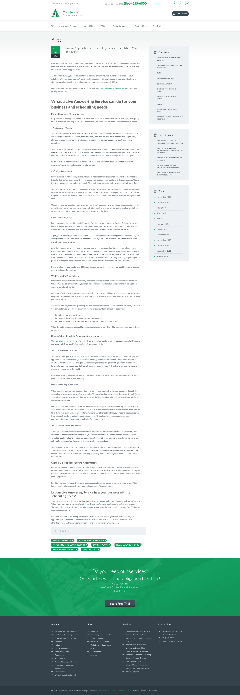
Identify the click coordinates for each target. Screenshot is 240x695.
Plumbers (58, 641)
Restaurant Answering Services (167, 110)
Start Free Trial (120, 603)
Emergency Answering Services (166, 90)
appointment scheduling (91, 540)
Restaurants (60, 671)
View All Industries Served (65, 675)
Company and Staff (165, 78)
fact (75, 152)
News (159, 104)
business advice (100, 545)
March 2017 (162, 218)
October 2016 (163, 245)
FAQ (103, 26)
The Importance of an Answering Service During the (170, 142)
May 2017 (161, 208)
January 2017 (162, 229)
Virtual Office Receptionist (136, 635)
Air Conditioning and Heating (66, 662)
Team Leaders (96, 652)
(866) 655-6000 (135, 3)
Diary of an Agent (164, 84)
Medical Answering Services (137, 651)
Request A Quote (97, 638)
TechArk (154, 691)
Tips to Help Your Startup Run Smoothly (170, 159)
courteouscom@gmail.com (172, 641)
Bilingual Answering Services (137, 665)
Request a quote (120, 26)
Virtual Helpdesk (132, 671)
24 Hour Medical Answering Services (168, 59)
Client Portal (182, 14)
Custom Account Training (136, 658)
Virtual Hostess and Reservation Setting (139, 639)
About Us (88, 26)
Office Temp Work (62, 648)
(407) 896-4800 (168, 638)
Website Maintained (140, 691)
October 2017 (163, 202)
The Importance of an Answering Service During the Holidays (170, 150)
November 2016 (164, 240)
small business (90, 549)
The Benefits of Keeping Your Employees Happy (169, 174)
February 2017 (163, 224)
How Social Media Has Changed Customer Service (168, 166)
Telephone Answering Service (63, 26)
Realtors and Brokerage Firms (66, 635)
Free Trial (157, 26)
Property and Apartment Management (64, 666)
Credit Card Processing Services (138, 668)
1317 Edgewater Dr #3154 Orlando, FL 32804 (172, 632)
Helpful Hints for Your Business (167, 97)
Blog (159, 73)
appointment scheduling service (69, 545)
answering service (62, 540)
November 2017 (164, 197)
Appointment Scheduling (136, 644)
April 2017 (161, 213)
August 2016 (162, 256)
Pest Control (60, 658)
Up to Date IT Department (100, 645)
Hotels (57, 645)
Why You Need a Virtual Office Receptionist (170, 118)
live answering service (65, 341)
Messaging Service (133, 661)
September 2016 (164, 251)
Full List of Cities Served (99, 641)
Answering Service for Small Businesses (169, 66)
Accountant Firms (62, 652)
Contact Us (139, 26)
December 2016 (164, 234)
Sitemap (93, 655)
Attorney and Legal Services (66, 631)
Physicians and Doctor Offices (66, 638)
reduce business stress (64, 549)
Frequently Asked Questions (101, 635)
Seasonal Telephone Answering (138, 655)
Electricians (59, 655)
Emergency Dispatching (135, 648)
